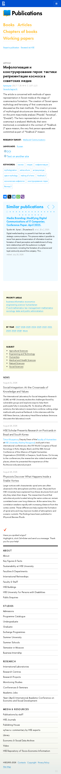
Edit (56, 771)
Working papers (18, 38)
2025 (28, 327)
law (26, 307)
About (7, 550)
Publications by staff (13, 714)
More (25, 330)
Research (9, 661)
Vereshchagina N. (10, 89)
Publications (27, 13)
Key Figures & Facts (12, 560)
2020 (8, 330)
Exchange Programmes (14, 632)
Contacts (22, 762)
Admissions (8, 611)
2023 (39, 327)
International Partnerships (15, 576)
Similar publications (24, 206)
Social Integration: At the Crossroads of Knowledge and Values (25, 389)
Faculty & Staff (10, 581)
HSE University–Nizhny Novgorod (20, 442)
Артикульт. (7, 85)
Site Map (7, 767)
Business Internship (12, 652)
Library (6, 735)
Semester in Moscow (13, 647)
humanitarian (31, 304)
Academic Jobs (10, 692)
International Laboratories (16, 666)
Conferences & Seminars (15, 687)
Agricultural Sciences (18, 350)
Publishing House (11, 724)
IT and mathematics (15, 307)
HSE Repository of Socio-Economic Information (26, 750)
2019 (14, 330)
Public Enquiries (10, 597)
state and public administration (29, 311)
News (6, 377)
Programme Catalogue (14, 616)
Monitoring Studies (12, 682)
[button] (7, 211)
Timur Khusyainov (10, 439)
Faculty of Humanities (46, 439)
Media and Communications (34, 140)
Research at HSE (27, 47)
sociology (10, 311)
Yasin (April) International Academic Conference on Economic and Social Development (28, 699)
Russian (20, 146)
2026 (23, 327)
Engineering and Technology (22, 353)
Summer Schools (11, 642)
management (34, 307)
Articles (25, 24)
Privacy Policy (43, 762)
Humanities (14, 357)
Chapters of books (20, 31)
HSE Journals (9, 719)
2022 (44, 327)
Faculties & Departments (15, 571)
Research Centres (12, 671)
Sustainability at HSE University (18, 566)
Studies (8, 605)
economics (30, 301)
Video (6, 745)
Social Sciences (16, 366)
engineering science (15, 304)
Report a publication (11, 47)
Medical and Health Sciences (22, 360)
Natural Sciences (16, 363)
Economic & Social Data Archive (18, 740)
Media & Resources (16, 709)
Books (8, 24)
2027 (18, 327)
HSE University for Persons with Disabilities (24, 592)
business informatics (15, 301)
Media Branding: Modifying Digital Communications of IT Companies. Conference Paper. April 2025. (27, 221)
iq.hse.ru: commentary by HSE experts (21, 729)
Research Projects (12, 676)
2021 (50, 327)
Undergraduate (10, 621)
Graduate (8, 626)
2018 (19, 330)
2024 (33, 327)
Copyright (31, 762)
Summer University (12, 637)
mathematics (47, 307)
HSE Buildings (9, 586)
